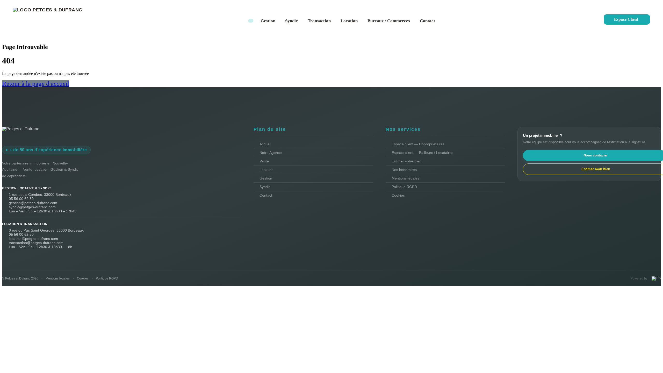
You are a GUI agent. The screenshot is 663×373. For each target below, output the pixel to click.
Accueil (265, 144)
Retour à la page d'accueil (35, 83)
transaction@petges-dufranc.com (36, 243)
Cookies (398, 195)
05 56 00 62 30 (21, 199)
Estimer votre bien (406, 161)
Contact (427, 20)
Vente (264, 161)
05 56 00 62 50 (21, 234)
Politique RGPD (404, 187)
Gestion (268, 20)
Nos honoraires (404, 170)
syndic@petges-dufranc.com (32, 207)
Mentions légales (405, 178)
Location (349, 20)
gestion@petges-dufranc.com (33, 203)
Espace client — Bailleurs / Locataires (422, 152)
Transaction (319, 20)
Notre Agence (271, 152)
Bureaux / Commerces (388, 20)
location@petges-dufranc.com (33, 238)
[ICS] (656, 278)
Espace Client (626, 19)
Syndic (291, 20)
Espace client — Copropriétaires (418, 144)
